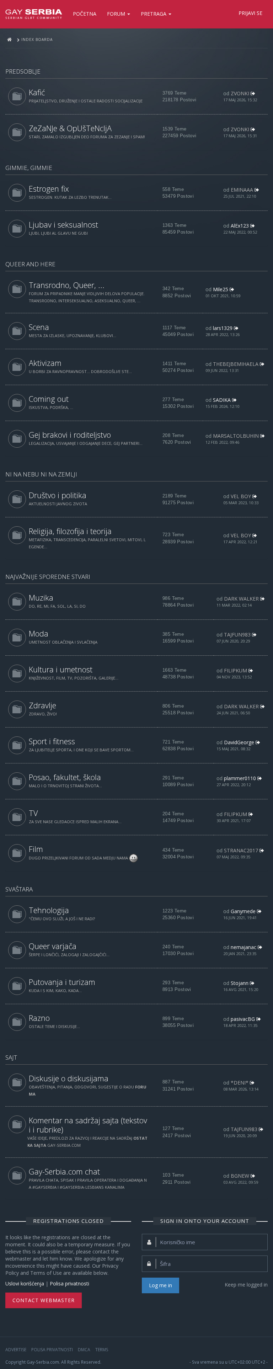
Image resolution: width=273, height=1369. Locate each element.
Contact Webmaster (43, 1300)
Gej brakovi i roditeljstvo (70, 435)
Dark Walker (241, 598)
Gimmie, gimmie (28, 168)
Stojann (239, 983)
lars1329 (222, 328)
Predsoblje (23, 71)
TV (33, 813)
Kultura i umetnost (60, 669)
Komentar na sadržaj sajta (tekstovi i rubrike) (88, 1125)
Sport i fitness (52, 741)
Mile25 (220, 289)
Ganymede (243, 911)
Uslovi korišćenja (24, 1283)
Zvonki (240, 93)
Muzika (41, 597)
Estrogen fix (49, 188)
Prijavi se (250, 13)
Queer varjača (52, 946)
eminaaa (242, 189)
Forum (117, 13)
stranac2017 (241, 850)
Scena (39, 327)
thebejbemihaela (235, 364)
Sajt (11, 1057)
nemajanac (243, 947)
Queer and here (30, 264)
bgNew (240, 1175)
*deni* (239, 1082)
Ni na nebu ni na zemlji (41, 474)
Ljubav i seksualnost (63, 224)
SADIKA (222, 399)
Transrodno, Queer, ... (67, 285)
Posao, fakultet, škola (65, 777)
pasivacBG (243, 1019)
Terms (101, 1350)
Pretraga (154, 13)
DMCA (84, 1350)
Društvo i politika (57, 495)
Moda (38, 633)
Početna (84, 13)
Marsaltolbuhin (236, 435)
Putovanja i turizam (62, 982)
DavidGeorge (239, 742)
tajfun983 (237, 634)
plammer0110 (240, 778)
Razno (39, 1018)
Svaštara (19, 889)
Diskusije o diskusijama (68, 1078)
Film (36, 849)
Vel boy (241, 496)
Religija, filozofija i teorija (70, 531)
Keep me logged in (246, 1284)
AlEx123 (240, 225)
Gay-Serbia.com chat (64, 1171)
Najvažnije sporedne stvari (47, 576)
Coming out (49, 399)
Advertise (15, 1350)
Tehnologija (49, 910)
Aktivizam (45, 363)
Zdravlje (42, 705)
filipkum (235, 670)
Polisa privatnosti (69, 1283)
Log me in (160, 1285)
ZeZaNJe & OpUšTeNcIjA (70, 128)
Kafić (37, 92)
